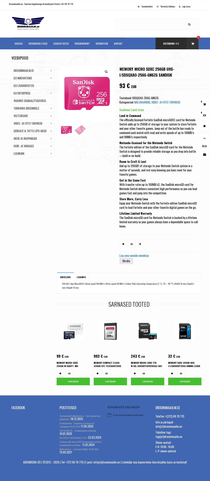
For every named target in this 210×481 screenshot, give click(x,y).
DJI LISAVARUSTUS (24, 85)
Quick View (71, 336)
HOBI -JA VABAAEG (24, 146)
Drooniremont (82, 43)
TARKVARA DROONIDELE (26, 108)
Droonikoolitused (38, 43)
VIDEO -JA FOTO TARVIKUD (28, 123)
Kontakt (118, 43)
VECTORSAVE (21, 116)
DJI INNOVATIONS (23, 78)
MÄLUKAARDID (142, 102)
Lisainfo (81, 277)
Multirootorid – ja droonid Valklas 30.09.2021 (79, 449)
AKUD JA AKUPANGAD (25, 138)
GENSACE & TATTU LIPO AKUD (30, 131)
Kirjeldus (65, 277)
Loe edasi (73, 381)
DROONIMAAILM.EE (24, 70)
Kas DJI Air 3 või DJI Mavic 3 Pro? (73, 437)
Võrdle (126, 261)
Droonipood (102, 43)
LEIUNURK (19, 153)
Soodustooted (61, 43)
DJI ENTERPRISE (22, 93)
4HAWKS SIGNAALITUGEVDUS (30, 101)
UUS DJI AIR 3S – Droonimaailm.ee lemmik (78, 430)
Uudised (18, 43)
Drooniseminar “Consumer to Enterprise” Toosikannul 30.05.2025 (77, 424)
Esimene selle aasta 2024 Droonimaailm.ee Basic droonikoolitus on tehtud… (80, 443)
